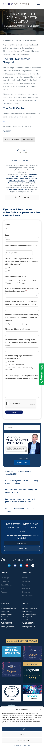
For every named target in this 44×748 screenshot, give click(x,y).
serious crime (19, 178)
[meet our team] (22, 453)
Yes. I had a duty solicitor (15, 365)
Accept (22, 729)
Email (7, 235)
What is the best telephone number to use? (21, 247)
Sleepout (17, 117)
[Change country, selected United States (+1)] (8, 253)
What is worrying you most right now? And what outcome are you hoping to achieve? (21, 377)
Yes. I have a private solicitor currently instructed (19, 369)
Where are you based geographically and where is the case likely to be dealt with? (21, 303)
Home (6, 26)
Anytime (22, 283)
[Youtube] (25, 197)
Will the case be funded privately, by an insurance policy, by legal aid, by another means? (21, 342)
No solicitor (11, 362)
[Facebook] (19, 197)
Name (7, 224)
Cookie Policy (17, 745)
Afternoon (22, 280)
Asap (9, 283)
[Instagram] (32, 565)
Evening (33, 280)
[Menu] (38, 4)
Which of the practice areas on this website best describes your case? (21, 289)
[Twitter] (22, 197)
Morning (10, 280)
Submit (14, 412)
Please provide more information (17, 329)
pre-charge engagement (18, 189)
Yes (8, 267)
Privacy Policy (26, 745)
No (8, 270)
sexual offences (31, 178)
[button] (41, 709)
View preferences (22, 740)
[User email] (28, 197)
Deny (22, 734)
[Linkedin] (16, 197)
